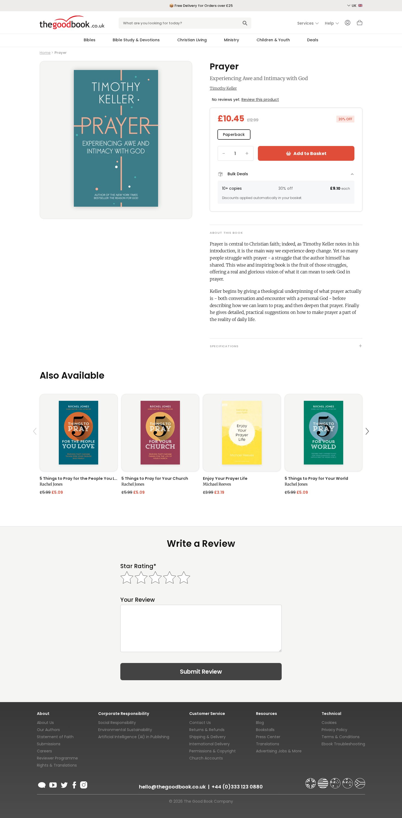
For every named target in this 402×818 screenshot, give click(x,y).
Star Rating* (138, 566)
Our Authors (48, 729)
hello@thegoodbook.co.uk (172, 786)
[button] (35, 444)
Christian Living (192, 40)
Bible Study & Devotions (136, 40)
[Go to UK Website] (311, 781)
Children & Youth (273, 40)
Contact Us (200, 722)
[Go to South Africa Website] (360, 781)
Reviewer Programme (57, 758)
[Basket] (359, 24)
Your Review (137, 600)
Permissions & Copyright (212, 751)
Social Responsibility (117, 722)
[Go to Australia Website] (336, 781)
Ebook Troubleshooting (343, 744)
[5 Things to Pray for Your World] (323, 432)
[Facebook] (74, 784)
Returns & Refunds (207, 729)
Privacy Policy (334, 729)
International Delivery (209, 744)
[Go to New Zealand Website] (348, 781)
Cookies (329, 722)
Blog (260, 722)
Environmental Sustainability (125, 729)
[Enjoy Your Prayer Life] (242, 432)
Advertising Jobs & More (279, 751)
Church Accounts (206, 758)
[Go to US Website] (323, 781)
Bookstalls (265, 729)
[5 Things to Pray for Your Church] (160, 432)
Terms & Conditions (341, 737)
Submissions (48, 744)
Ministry (231, 40)
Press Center (268, 737)
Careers (44, 751)
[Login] (347, 23)
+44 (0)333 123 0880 (237, 786)
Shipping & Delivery (207, 737)
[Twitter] (63, 784)
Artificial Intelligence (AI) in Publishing (133, 737)
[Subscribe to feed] (42, 784)
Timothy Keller (223, 88)
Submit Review (201, 672)
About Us (45, 722)
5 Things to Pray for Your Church (154, 478)
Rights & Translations (57, 765)
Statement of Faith (55, 737)
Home (45, 52)
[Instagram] (83, 784)
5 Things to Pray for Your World (316, 478)
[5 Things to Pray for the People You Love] (78, 432)
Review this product (260, 99)
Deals (312, 40)
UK (354, 5)
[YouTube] (53, 784)
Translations (267, 744)
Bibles (89, 40)
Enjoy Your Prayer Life (225, 478)
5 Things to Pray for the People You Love (79, 478)
